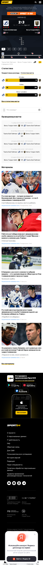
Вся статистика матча (10, 101)
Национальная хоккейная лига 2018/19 (24, 7)
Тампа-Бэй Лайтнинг (10, 30)
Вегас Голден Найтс (33, 30)
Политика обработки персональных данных (21, 469)
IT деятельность (13, 440)
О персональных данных (16, 436)
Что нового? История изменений (24, 380)
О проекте (11, 433)
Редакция (11, 461)
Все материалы (8, 364)
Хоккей (9, 7)
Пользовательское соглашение (19, 454)
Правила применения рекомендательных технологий (19, 475)
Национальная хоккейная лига (11, 205)
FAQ (8, 443)
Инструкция (21, 412)
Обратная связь (13, 447)
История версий (13, 458)
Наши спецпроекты (14, 465)
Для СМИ (10, 450)
